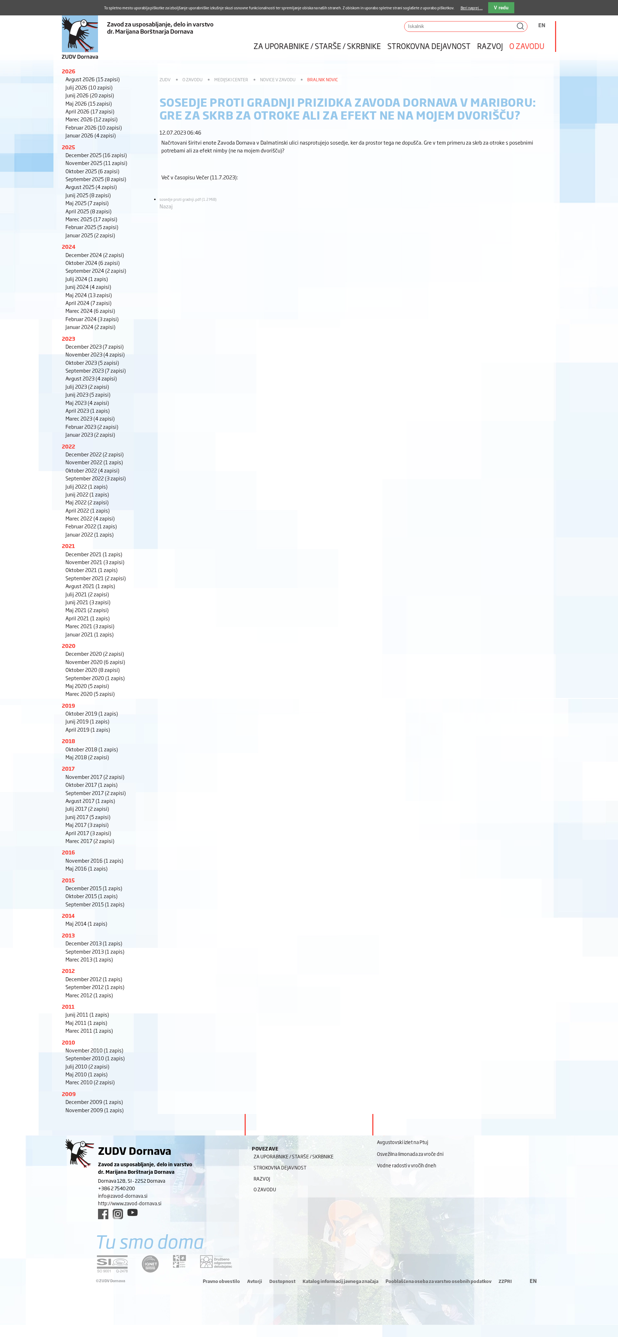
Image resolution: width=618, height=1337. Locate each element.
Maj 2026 (88, 103)
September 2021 (95, 578)
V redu (501, 7)
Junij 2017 (88, 816)
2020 (68, 645)
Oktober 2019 (91, 713)
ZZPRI (505, 1281)
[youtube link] (132, 1212)
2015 (68, 880)
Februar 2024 (92, 319)
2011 (68, 1006)
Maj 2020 (87, 685)
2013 (68, 935)
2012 (68, 970)
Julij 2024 (86, 278)
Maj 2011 (86, 1022)
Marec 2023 (90, 418)
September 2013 (94, 951)
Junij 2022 (87, 494)
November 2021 (94, 562)
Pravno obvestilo (221, 1281)
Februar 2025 (91, 227)
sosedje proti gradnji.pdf (188, 199)
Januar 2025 (90, 235)
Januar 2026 (90, 135)
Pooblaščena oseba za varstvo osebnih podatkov (438, 1281)
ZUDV (165, 79)
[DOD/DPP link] (179, 1261)
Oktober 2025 (92, 171)
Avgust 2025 (91, 186)
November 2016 (94, 860)
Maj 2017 (87, 824)
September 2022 (95, 478)
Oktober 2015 (91, 896)
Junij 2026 (89, 95)
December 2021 (93, 554)
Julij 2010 (87, 1066)
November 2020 (95, 661)
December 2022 (94, 454)
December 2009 (94, 1101)
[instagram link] (118, 1214)
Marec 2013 (89, 959)
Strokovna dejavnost (429, 45)
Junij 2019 (87, 721)
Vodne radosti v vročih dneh (406, 1165)
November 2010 (94, 1050)
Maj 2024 (88, 295)
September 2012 (94, 986)
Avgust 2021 (90, 586)
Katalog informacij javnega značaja (340, 1281)
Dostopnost (282, 1281)
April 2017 (88, 833)
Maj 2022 (87, 502)
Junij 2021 (88, 602)
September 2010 (95, 1058)
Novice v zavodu (277, 79)
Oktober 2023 (92, 362)
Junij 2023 (88, 394)
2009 (69, 1094)
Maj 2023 (87, 402)
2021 (68, 545)
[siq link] (112, 1264)
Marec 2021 (89, 626)
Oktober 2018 (91, 749)
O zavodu (526, 45)
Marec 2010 (90, 1082)
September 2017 (95, 792)
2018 (68, 741)
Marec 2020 (90, 693)
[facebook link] (103, 1214)
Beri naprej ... (472, 7)
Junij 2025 (88, 195)
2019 (68, 705)
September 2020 (95, 678)
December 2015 (93, 888)
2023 (68, 338)
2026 (68, 71)
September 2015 (94, 904)
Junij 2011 (87, 1014)
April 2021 (87, 618)
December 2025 (96, 155)
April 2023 (87, 410)
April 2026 (89, 111)
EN (541, 25)
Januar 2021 (89, 634)
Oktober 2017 (91, 784)
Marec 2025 (91, 219)
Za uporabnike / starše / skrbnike (317, 45)
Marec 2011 (89, 1030)
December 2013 (93, 943)
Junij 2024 (88, 286)
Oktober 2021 (91, 569)
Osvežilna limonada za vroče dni (410, 1153)
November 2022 (94, 462)
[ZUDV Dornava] (154, 30)
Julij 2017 (87, 808)
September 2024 (95, 270)
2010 (68, 1042)
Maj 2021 (87, 610)
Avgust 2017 (90, 800)
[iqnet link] (150, 1264)
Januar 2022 (89, 534)
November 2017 (94, 776)
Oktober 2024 (92, 262)
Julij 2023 (87, 386)
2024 (68, 246)
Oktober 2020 (92, 669)
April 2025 (88, 211)
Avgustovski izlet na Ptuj (402, 1141)
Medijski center (231, 79)
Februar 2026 (93, 127)
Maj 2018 (87, 757)
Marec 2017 (89, 840)
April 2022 (87, 510)
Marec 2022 (90, 518)
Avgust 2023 (91, 378)
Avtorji (254, 1281)
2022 (68, 446)
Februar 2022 (91, 526)
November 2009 (94, 1110)
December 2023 (94, 346)
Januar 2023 (90, 434)
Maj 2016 (86, 868)
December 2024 (94, 254)
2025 (68, 147)
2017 (68, 768)
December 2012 (93, 979)
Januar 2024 (90, 326)
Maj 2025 (87, 203)
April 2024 (88, 302)
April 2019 (87, 729)
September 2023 (95, 370)
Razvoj (490, 45)
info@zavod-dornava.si (122, 1195)
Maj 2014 (86, 923)
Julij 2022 (86, 486)
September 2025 (95, 179)
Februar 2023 (91, 426)
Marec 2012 (89, 995)
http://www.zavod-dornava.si (129, 1203)
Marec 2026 (91, 119)
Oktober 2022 (92, 470)
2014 (68, 915)
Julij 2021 (87, 594)
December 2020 (94, 653)
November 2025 (96, 162)
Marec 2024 (90, 310)
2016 (68, 852)
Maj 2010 (86, 1074)
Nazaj (166, 206)
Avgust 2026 (92, 79)
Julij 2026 (89, 87)
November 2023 (95, 354)
